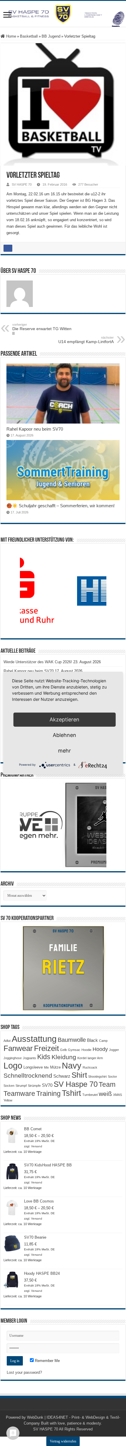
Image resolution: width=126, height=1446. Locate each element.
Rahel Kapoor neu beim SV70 (34, 428)
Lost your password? (24, 1372)
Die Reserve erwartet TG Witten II (41, 329)
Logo (13, 1065)
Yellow (8, 1100)
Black (92, 1040)
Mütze (55, 1067)
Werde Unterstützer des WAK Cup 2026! (38, 662)
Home (10, 36)
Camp (103, 1040)
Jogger (114, 1050)
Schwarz (61, 1076)
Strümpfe (34, 1085)
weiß (105, 1093)
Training (48, 1093)
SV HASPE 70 (22, 184)
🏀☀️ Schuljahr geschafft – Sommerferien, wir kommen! (60, 505)
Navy (71, 1065)
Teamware (19, 1093)
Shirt (79, 1075)
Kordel (81, 1058)
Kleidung (64, 1057)
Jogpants (29, 1058)
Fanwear (18, 1048)
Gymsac (74, 1050)
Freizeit (46, 1048)
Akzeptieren (64, 719)
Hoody (100, 1049)
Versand (36, 1146)
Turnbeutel (90, 1094)
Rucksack (90, 1067)
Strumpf (21, 1085)
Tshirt (71, 1093)
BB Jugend (51, 36)
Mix (46, 1067)
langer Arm (95, 1058)
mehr (64, 751)
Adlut (7, 1040)
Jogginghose (13, 1058)
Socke (112, 1076)
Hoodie (86, 1050)
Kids (43, 1057)
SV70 (47, 1085)
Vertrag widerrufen (63, 1441)
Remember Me (47, 1360)
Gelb (63, 1050)
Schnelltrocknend (28, 1075)
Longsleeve (33, 1067)
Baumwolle (72, 1040)
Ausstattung (34, 1039)
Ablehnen (64, 735)
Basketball (29, 36)
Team (107, 1084)
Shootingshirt (97, 1076)
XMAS (117, 1094)
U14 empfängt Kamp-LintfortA (86, 340)
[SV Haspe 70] (63, 14)
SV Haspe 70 (76, 1084)
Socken (9, 1085)
